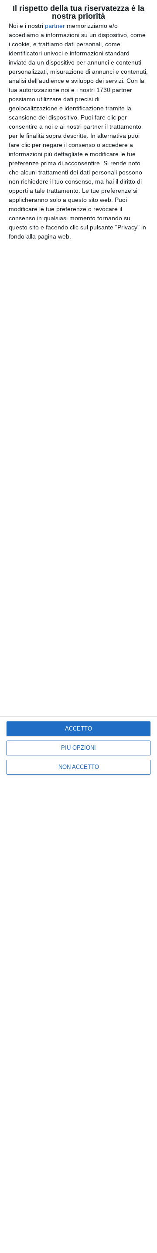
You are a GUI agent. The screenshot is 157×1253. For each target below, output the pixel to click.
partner (55, 26)
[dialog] (78, 626)
